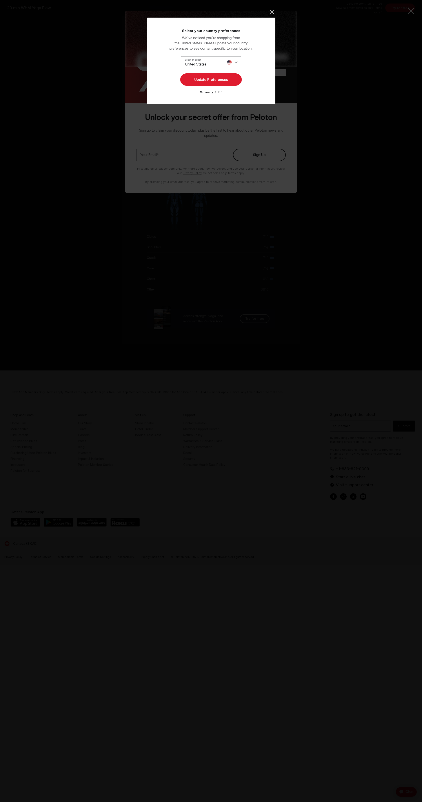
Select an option (193, 59)
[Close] (211, 12)
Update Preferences (211, 79)
